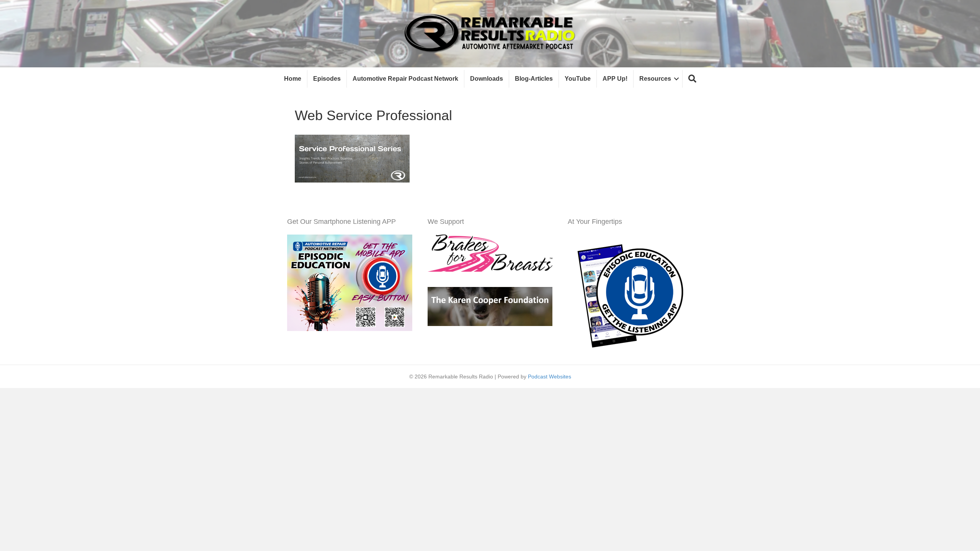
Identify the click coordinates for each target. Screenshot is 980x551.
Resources (655, 78)
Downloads (486, 78)
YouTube (578, 78)
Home (292, 78)
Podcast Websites (549, 376)
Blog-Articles (534, 78)
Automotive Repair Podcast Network (405, 78)
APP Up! (615, 78)
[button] (692, 79)
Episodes (327, 78)
